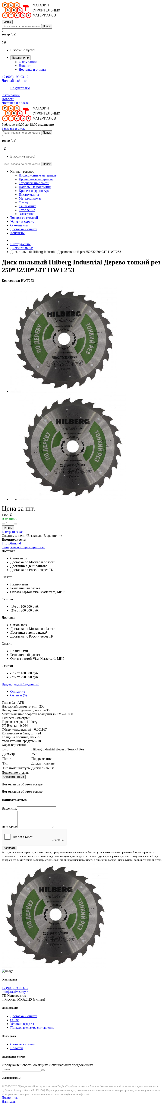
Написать (9, 847)
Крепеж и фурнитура (34, 191)
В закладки (35, 535)
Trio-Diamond (11, 543)
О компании (28, 62)
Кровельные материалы (36, 179)
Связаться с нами (22, 1044)
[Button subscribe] (43, 1070)
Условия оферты (22, 1024)
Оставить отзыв (13, 776)
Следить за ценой (14, 535)
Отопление (27, 210)
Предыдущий (11, 684)
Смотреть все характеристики (23, 547)
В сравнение (53, 535)
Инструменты (29, 194)
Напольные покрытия (35, 187)
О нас (14, 1020)
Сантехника (27, 206)
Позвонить (10, 1097)
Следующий (30, 684)
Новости (25, 65)
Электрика (26, 214)
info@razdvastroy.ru (15, 992)
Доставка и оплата (32, 69)
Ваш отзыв (10, 827)
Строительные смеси (34, 183)
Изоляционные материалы (38, 175)
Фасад (23, 202)
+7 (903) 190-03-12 (15, 77)
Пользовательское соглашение (32, 1027)
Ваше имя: (9, 808)
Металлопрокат (30, 198)
